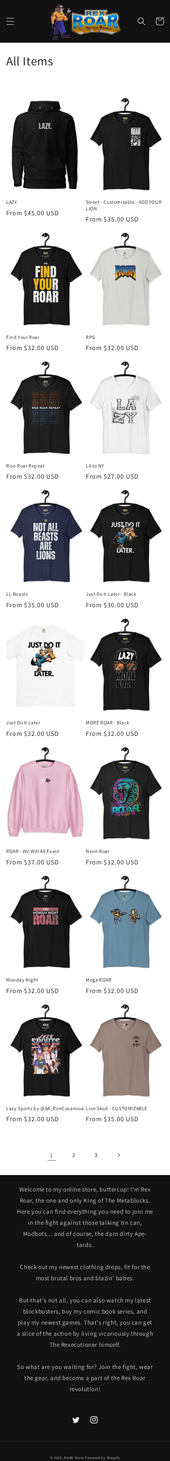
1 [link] (51, 1155)
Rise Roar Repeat (25, 466)
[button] (10, 21)
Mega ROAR (98, 980)
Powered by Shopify (102, 1457)
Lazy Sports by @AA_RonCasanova (45, 1108)
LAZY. (12, 202)
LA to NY (95, 466)
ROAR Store (74, 1457)
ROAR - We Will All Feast (32, 851)
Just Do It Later (23, 722)
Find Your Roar (22, 337)
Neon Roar (97, 851)
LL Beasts (17, 594)
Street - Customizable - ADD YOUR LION (124, 205)
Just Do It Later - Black (111, 594)
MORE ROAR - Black (107, 722)
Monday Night (22, 980)
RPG (90, 337)
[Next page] (118, 1155)
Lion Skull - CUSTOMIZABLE (116, 1108)
